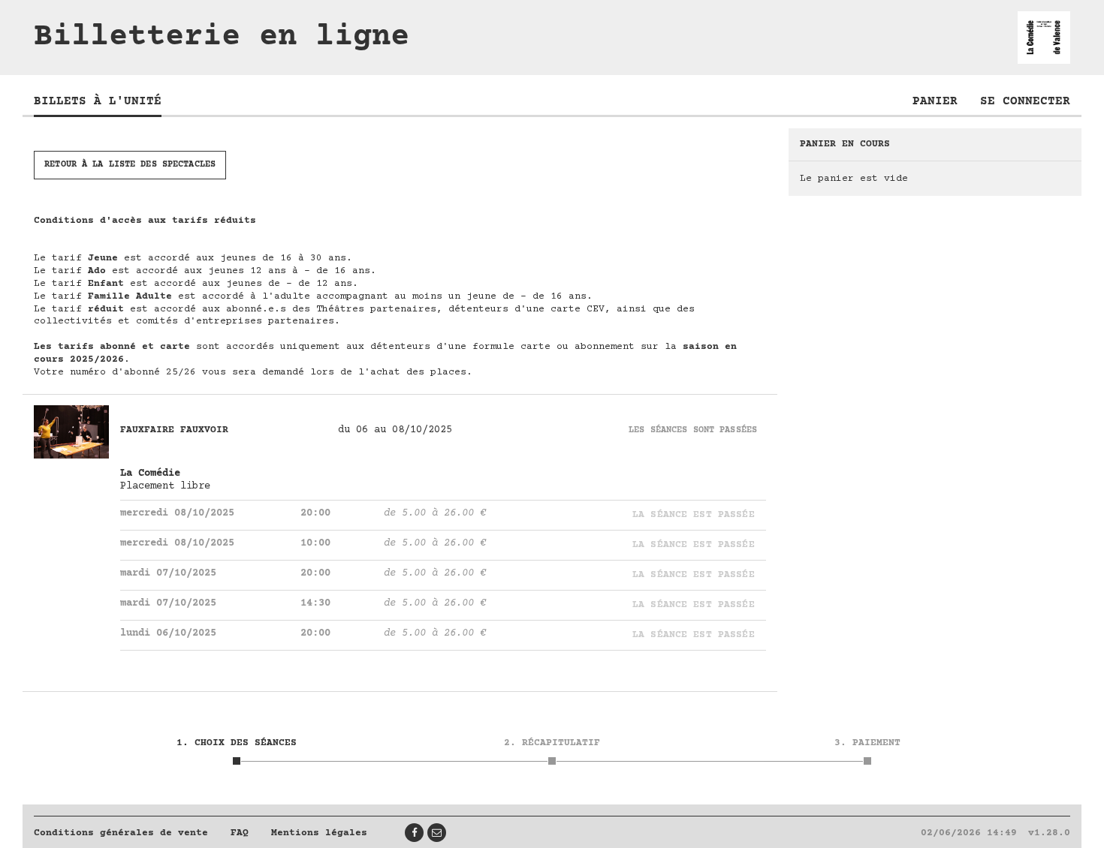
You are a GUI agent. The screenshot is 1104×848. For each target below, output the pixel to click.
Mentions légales (319, 833)
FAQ (240, 833)
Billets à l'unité (97, 101)
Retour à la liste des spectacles (130, 165)
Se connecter (1025, 101)
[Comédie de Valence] (1044, 37)
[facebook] (414, 832)
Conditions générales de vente (121, 833)
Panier (935, 101)
